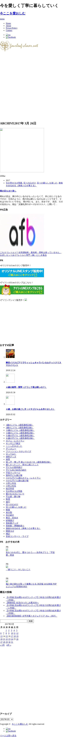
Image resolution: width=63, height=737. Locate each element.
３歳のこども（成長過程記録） (20, 430)
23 (9, 639)
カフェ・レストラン (15, 441)
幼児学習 (10, 489)
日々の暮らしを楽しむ (47, 183)
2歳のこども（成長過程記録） (20, 427)
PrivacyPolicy (11, 28)
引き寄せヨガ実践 (14, 183)
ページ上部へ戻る (8, 735)
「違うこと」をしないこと (18, 569)
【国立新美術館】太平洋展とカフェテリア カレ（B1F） (31, 616)
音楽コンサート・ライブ (17, 536)
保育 (8, 459)
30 (9, 642)
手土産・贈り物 (13, 496)
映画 (8, 510)
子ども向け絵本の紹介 (16, 470)
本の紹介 (10, 515)
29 (7, 642)
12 (17, 633)
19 (17, 636)
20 (1, 639)
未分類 (9, 512)
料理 (8, 499)
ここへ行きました (14, 446)
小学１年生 (11, 483)
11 (15, 633)
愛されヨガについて (15, 494)
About (8, 26)
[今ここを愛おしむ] (19, 50)
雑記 (8, 534)
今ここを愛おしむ (12, 13)
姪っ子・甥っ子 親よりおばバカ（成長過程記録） (29, 462)
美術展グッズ (12, 523)
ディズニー (11, 449)
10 (12, 633)
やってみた (11, 454)
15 (7, 636)
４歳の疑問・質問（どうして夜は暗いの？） (26, 387)
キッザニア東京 (13, 443)
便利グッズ (11, 457)
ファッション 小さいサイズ (18, 451)
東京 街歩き (12, 518)
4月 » (8, 645)
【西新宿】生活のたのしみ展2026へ (22, 603)
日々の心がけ (29, 183)
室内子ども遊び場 (14, 475)
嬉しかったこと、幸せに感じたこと (22, 465)
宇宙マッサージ (13, 473)
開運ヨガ (10, 531)
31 (12, 642)
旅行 (8, 502)
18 (15, 636)
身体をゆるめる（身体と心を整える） (23, 528)
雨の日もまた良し (8, 191)
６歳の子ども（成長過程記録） (20, 438)
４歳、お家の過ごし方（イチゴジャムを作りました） (30, 409)
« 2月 (2, 645)
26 (17, 639)
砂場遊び (10, 520)
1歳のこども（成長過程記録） (20, 425)
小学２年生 (11, 486)
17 (12, 636)
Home (8, 23)
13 (1, 636)
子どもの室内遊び (14, 467)
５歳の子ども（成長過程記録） (20, 435)
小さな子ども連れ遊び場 (17, 481)
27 (1, 642)
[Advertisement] (31, 86)
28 (4, 642)
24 (12, 639)
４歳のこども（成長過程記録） (20, 433)
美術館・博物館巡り (15, 526)
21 (4, 639)
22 (7, 639)
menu (2, 19)
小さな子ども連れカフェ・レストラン (23, 478)
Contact (9, 30)
